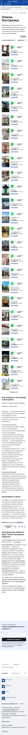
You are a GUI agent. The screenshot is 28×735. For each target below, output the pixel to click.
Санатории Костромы (9, 472)
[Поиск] (23, 1)
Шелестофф (15, 78)
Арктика (4, 583)
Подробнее (14, 54)
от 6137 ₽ (14, 164)
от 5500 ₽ (14, 66)
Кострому (12, 548)
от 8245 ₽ (14, 177)
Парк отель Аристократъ (15, 287)
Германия (22, 579)
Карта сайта (6, 721)
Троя (12, 64)
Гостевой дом (15, 315)
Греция (4, 579)
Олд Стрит (14, 329)
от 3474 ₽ (14, 290)
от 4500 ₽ (14, 233)
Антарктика (20, 581)
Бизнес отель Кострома (15, 162)
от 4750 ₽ (14, 205)
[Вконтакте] (19, 526)
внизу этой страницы (9, 33)
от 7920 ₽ (14, 330)
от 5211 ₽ (14, 303)
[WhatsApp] (24, 526)
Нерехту (4, 552)
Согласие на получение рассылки (12, 645)
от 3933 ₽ (14, 52)
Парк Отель (15, 134)
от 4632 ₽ (14, 275)
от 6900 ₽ (14, 358)
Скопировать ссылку (8, 526)
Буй (19, 559)
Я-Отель (13, 245)
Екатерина (14, 120)
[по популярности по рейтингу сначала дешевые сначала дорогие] (8, 40)
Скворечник (15, 148)
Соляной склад (16, 203)
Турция (9, 579)
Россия (6, 12)
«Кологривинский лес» (9, 571)
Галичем (5, 561)
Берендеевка (15, 232)
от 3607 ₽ (14, 261)
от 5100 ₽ (14, 191)
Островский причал (15, 218)
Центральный (16, 259)
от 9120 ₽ (14, 247)
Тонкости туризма (3, 12)
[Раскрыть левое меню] (1, 1)
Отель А (13, 190)
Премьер (14, 301)
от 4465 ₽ (14, 80)
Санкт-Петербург (18, 590)
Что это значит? (5, 9)
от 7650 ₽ (14, 108)
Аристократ (15, 273)
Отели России (14, 12)
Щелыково (5, 569)
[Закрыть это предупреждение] (26, 8)
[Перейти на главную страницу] (13, 1)
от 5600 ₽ (14, 135)
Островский (15, 176)
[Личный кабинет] (26, 1)
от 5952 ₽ (14, 95)
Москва (9, 590)
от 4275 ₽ (14, 386)
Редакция (16, 664)
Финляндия (6, 581)
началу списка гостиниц (16, 403)
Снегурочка (15, 384)
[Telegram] (22, 526)
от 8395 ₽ (14, 149)
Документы (15, 673)
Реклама (23, 36)
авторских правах (9, 709)
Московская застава (15, 92)
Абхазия (15, 579)
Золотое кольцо (16, 106)
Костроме (17, 542)
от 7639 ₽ (14, 122)
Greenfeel (14, 50)
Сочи (3, 592)
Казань (4, 590)
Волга (13, 356)
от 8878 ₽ (14, 344)
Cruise (13, 343)
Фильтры (21, 40)
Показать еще (14, 392)
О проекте (5, 664)
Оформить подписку (14, 639)
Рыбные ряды (16, 370)
